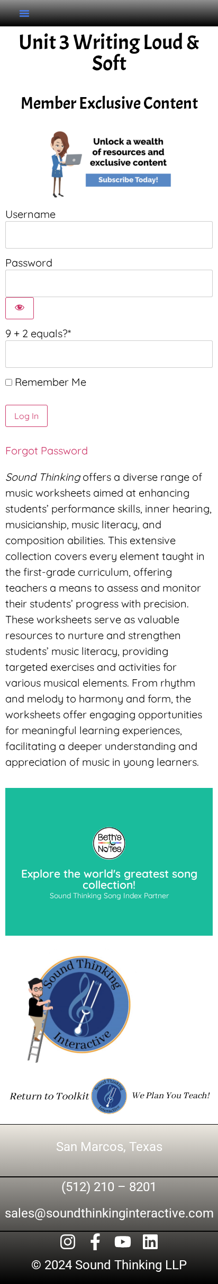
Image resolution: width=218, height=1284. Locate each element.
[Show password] (19, 308)
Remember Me (49, 382)
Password (28, 262)
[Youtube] (122, 1241)
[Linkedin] (150, 1241)
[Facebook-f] (95, 1241)
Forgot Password (46, 450)
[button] (24, 13)
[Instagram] (67, 1241)
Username (30, 214)
